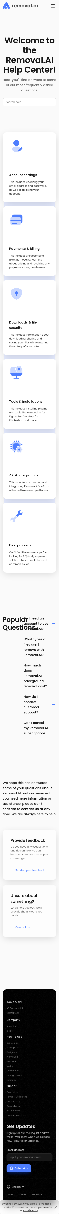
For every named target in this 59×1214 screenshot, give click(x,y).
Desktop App (13, 1012)
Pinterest (23, 1194)
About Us (11, 1026)
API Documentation (16, 1008)
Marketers (11, 1061)
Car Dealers (13, 1043)
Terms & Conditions (17, 1096)
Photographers (14, 1075)
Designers (12, 1052)
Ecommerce (13, 1070)
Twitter (10, 1194)
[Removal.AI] (20, 5)
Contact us (22, 927)
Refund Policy (13, 1110)
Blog (9, 1030)
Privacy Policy (13, 1101)
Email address (15, 1150)
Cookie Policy (13, 1106)
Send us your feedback (30, 870)
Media (10, 1066)
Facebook (37, 1194)
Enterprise (11, 1080)
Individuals (12, 1056)
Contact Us (12, 1092)
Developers (12, 1047)
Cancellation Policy (17, 1115)
